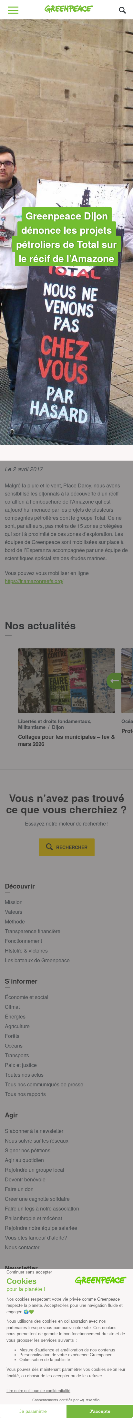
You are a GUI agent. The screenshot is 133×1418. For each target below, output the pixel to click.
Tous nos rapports (25, 1094)
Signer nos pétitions (27, 1150)
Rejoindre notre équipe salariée (41, 1227)
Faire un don (19, 1189)
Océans (14, 1045)
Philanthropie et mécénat (33, 1218)
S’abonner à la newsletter (34, 1131)
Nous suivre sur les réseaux (36, 1140)
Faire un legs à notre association (42, 1208)
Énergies (15, 1016)
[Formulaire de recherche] (122, 10)
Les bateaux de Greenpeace (37, 960)
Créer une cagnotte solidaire (37, 1198)
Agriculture (17, 1026)
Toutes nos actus (24, 1074)
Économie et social (26, 997)
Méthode (15, 921)
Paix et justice (21, 1065)
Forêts (12, 1036)
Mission (14, 902)
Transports (17, 1055)
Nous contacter (22, 1247)
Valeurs (13, 911)
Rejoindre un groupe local (34, 1169)
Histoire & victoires (26, 950)
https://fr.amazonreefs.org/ (34, 581)
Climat (12, 1006)
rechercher (71, 847)
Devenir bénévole (25, 1179)
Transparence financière (32, 931)
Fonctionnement (23, 940)
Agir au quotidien (24, 1160)
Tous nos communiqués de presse (44, 1084)
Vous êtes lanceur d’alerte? (36, 1237)
